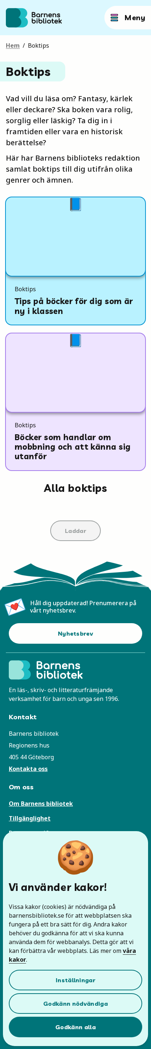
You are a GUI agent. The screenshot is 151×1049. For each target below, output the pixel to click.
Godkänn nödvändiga (75, 1003)
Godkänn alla (75, 1027)
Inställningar (75, 980)
